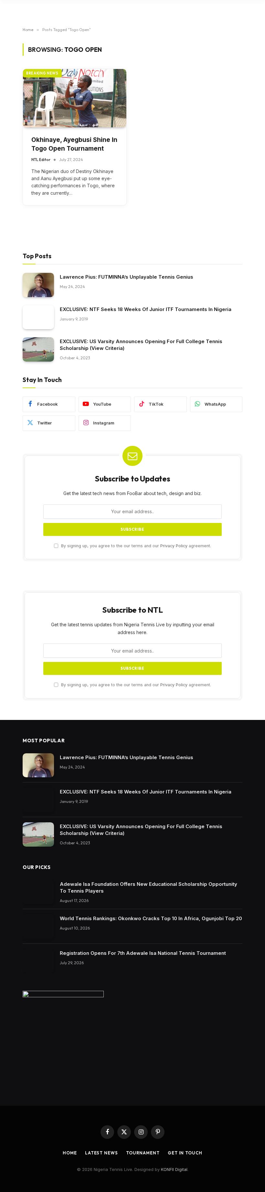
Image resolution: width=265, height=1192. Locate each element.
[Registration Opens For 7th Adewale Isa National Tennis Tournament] (38, 961)
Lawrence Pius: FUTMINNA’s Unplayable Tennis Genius (126, 277)
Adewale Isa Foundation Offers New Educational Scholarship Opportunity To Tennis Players (148, 887)
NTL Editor (40, 159)
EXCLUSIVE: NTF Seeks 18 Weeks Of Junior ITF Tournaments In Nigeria (145, 309)
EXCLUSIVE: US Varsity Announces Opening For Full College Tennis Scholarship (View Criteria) (141, 344)
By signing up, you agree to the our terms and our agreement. (135, 545)
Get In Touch (185, 1152)
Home (70, 1152)
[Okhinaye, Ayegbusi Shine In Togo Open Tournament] (74, 98)
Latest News (101, 1152)
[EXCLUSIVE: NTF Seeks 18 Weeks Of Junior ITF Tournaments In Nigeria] (38, 317)
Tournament (143, 1152)
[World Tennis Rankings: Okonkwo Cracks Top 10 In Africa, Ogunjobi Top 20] (38, 926)
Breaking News (42, 73)
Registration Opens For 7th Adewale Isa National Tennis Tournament (143, 953)
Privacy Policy (173, 545)
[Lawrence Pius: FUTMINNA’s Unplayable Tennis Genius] (38, 285)
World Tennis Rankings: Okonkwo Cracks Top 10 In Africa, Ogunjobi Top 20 (151, 918)
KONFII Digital (174, 1169)
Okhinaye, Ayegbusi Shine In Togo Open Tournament (74, 144)
